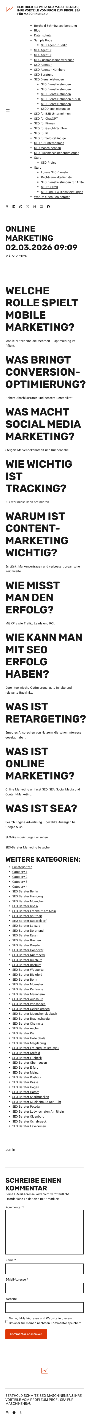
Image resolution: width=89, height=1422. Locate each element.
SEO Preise (48, 162)
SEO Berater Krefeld (26, 1053)
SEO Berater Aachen (26, 1028)
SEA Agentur (42, 50)
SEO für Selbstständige (50, 138)
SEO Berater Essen (25, 935)
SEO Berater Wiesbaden (29, 1004)
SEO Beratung (43, 74)
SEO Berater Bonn (24, 979)
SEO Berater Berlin (25, 891)
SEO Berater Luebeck (27, 1058)
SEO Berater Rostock (26, 1077)
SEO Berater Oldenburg (28, 1116)
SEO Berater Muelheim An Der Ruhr (36, 1102)
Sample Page (43, 40)
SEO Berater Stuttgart (27, 916)
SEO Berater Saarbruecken (30, 1097)
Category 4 (19, 886)
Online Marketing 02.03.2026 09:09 (41, 238)
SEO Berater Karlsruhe (27, 989)
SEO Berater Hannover (27, 950)
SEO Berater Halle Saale (28, 1038)
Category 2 (19, 877)
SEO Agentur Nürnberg (49, 69)
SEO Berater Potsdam (27, 1106)
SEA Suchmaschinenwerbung (54, 60)
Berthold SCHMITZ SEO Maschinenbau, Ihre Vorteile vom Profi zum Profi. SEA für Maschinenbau (48, 10)
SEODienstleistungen (55, 109)
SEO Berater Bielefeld (27, 974)
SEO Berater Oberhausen (29, 1062)
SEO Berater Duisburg (27, 960)
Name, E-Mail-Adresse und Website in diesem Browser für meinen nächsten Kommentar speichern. (45, 1321)
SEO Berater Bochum (26, 965)
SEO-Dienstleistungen (56, 104)
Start (37, 157)
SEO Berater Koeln (25, 906)
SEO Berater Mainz (25, 1072)
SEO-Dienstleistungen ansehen (26, 837)
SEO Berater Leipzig (26, 925)
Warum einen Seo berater (52, 197)
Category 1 (19, 872)
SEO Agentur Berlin (54, 45)
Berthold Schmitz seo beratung (55, 26)
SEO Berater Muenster (27, 984)
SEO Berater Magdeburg (29, 1043)
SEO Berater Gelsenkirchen (31, 1009)
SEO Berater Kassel (25, 1082)
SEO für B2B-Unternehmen (52, 113)
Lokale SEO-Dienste (54, 172)
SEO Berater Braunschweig (31, 1018)
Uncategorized (22, 867)
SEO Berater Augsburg (27, 999)
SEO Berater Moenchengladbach (34, 1013)
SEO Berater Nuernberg (28, 955)
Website (11, 1299)
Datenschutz (42, 35)
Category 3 (19, 882)
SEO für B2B (49, 187)
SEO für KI (41, 133)
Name (10, 1260)
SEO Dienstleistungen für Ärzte (62, 182)
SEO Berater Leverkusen (29, 1126)
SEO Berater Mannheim (28, 994)
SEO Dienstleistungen (49, 79)
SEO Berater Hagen (25, 1087)
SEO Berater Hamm (25, 1092)
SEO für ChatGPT (46, 118)
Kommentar (14, 1207)
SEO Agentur (43, 65)
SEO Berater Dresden (26, 945)
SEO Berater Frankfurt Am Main (34, 911)
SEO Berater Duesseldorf (29, 921)
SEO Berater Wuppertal (28, 969)
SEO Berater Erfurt (25, 1067)
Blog (37, 30)
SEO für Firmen (44, 123)
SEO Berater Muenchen (28, 901)
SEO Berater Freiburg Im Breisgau (35, 1048)
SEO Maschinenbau (47, 148)
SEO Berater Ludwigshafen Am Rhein (38, 1111)
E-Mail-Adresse (16, 1279)
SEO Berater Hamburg (27, 896)
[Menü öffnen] (7, 110)
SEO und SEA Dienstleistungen (62, 192)
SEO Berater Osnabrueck (29, 1121)
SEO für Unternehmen (49, 143)
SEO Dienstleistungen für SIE (61, 99)
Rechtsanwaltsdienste (56, 177)
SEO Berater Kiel (23, 1033)
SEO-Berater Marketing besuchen (28, 847)
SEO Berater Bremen (26, 940)
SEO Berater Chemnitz (27, 1023)
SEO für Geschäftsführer (51, 128)
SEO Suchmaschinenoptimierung (56, 153)
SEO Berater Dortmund (28, 930)
